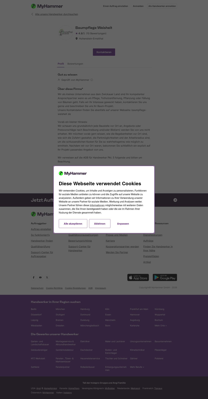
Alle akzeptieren (73, 223)
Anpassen (123, 223)
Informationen (97, 205)
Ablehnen (99, 223)
